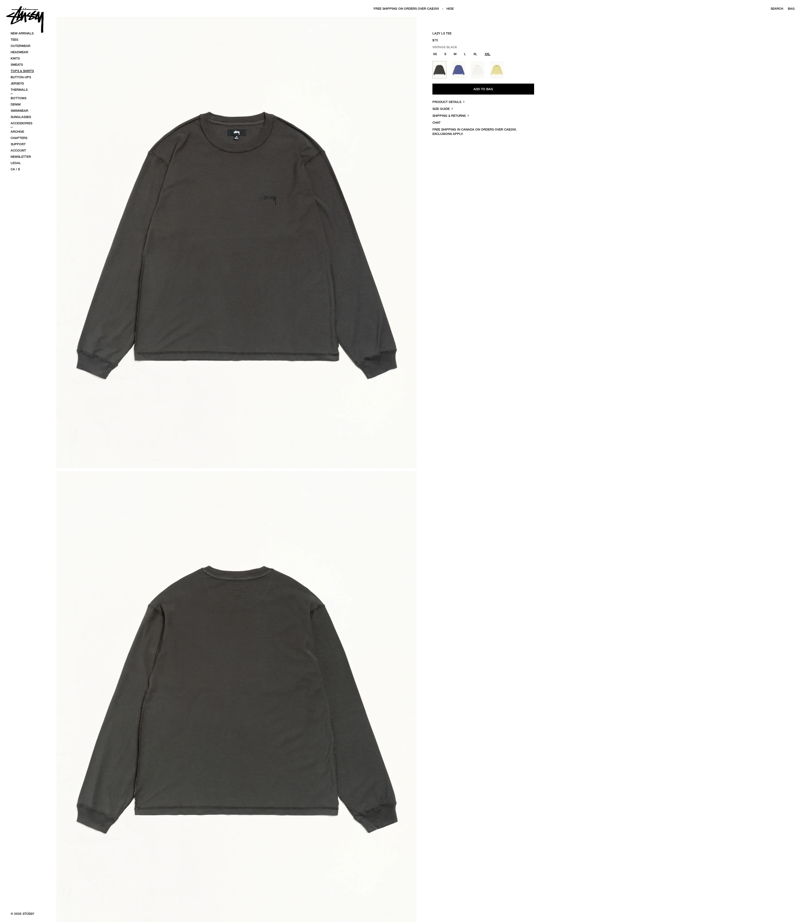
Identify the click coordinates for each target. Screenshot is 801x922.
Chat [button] (436, 122)
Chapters (19, 138)
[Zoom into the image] (236, 242)
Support (18, 144)
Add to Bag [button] (483, 89)
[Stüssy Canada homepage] (25, 19)
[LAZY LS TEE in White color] (478, 70)
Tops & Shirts (22, 71)
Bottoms (18, 98)
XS (435, 54)
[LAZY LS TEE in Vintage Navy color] (459, 70)
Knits (15, 58)
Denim (16, 104)
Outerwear (20, 46)
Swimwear (19, 110)
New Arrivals (22, 33)
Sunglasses (21, 117)
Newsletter (21, 156)
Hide (450, 8)
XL (475, 54)
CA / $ (15, 169)
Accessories (21, 123)
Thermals (19, 89)
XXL (487, 54)
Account (18, 150)
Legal (16, 163)
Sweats (17, 64)
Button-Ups (21, 77)
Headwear (19, 52)
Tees (14, 39)
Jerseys (17, 83)
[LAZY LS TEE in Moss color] (497, 70)
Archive (17, 131)
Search (777, 8)
